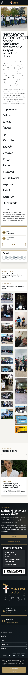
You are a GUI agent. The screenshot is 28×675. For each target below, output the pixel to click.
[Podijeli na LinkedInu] (12, 257)
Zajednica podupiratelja (14, 541)
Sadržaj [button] (3, 636)
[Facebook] (23, 655)
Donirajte (14, 537)
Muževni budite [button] (6, 632)
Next (26, 454)
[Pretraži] (25, 2)
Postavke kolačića (14, 668)
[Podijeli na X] (16, 257)
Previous (1, 454)
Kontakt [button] (3, 648)
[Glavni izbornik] (2, 2)
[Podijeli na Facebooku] (4, 257)
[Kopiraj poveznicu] (24, 257)
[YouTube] (14, 655)
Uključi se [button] (4, 644)
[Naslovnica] (14, 2)
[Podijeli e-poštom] (20, 257)
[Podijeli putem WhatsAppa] (8, 257)
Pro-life (14, 245)
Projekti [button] (4, 640)
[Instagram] (18, 655)
